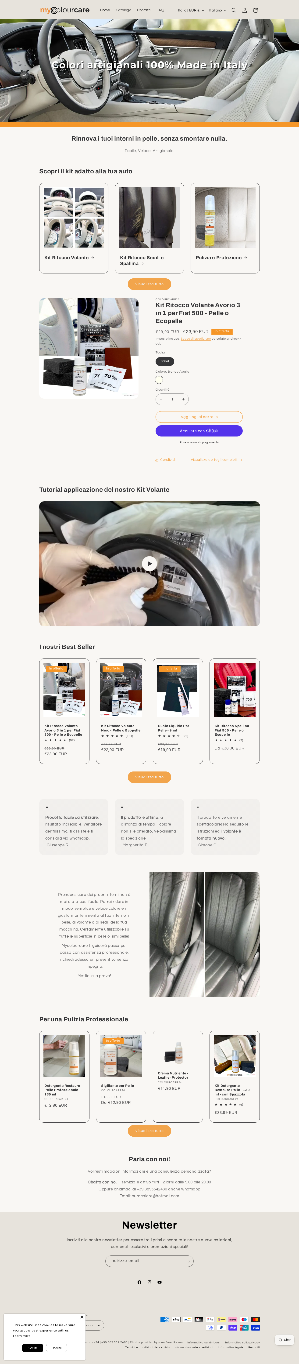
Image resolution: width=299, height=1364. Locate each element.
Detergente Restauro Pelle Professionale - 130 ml (62, 1090)
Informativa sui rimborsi (204, 1342)
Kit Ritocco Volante (66, 257)
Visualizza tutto (149, 284)
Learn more (22, 1336)
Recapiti (254, 1347)
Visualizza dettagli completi (214, 460)
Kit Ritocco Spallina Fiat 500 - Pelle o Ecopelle (232, 730)
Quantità (162, 389)
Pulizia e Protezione (219, 257)
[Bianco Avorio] (159, 379)
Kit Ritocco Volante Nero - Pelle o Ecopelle (120, 728)
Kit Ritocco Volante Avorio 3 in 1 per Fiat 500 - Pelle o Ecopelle (63, 730)
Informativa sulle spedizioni (194, 1347)
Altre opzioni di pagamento (199, 442)
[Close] (82, 1317)
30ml (165, 361)
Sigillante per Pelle (117, 1086)
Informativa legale (230, 1347)
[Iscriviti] (188, 1261)
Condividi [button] (168, 460)
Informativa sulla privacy (242, 1342)
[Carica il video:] (149, 563)
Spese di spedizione (196, 338)
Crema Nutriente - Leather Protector (173, 1075)
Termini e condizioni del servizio (147, 1347)
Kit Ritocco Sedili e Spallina (142, 260)
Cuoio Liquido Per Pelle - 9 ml (173, 728)
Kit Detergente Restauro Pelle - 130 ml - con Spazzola (232, 1090)
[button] (233, 10)
